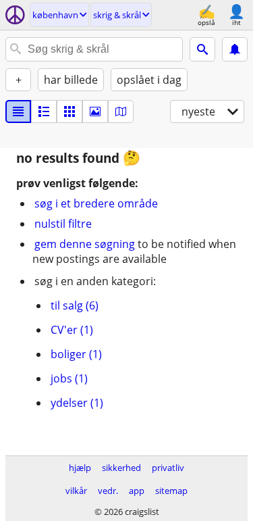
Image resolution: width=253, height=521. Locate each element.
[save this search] (235, 49)
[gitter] (69, 111)
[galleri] (95, 111)
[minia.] (44, 111)
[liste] (18, 111)
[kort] (121, 111)
